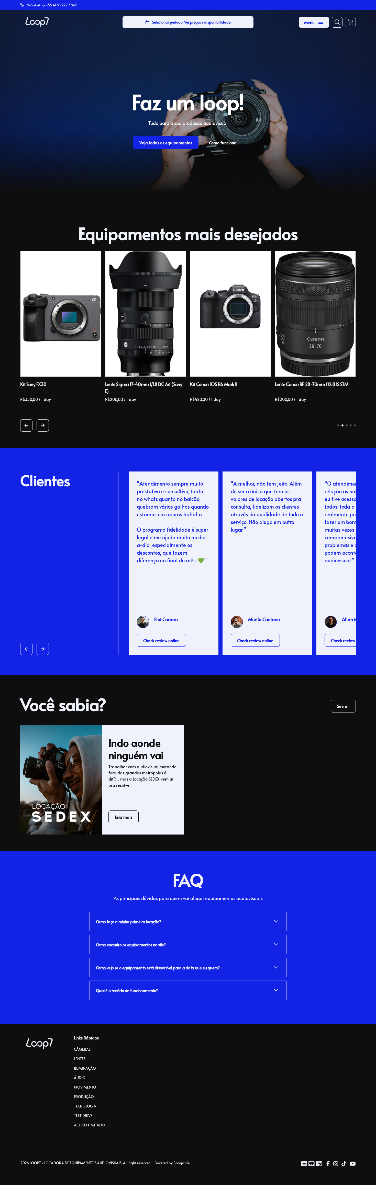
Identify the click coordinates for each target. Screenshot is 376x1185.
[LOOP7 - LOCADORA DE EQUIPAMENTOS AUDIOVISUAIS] (37, 22)
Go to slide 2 (342, 425)
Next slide (43, 425)
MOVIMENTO (85, 1087)
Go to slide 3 (347, 425)
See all (343, 706)
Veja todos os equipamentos (165, 142)
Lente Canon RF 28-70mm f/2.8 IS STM (311, 384)
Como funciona (223, 142)
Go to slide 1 (338, 425)
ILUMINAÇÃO (85, 1068)
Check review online (161, 640)
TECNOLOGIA (85, 1106)
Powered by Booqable (172, 1162)
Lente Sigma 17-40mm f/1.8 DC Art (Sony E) (143, 387)
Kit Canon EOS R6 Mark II (213, 384)
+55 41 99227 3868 (62, 5)
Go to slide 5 (355, 425)
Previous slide (26, 425)
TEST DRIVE (83, 1115)
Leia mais (123, 817)
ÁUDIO (79, 1077)
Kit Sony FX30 (33, 384)
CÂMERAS (82, 1049)
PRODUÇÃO (84, 1096)
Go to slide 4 (351, 425)
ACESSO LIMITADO (89, 1125)
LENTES (79, 1058)
